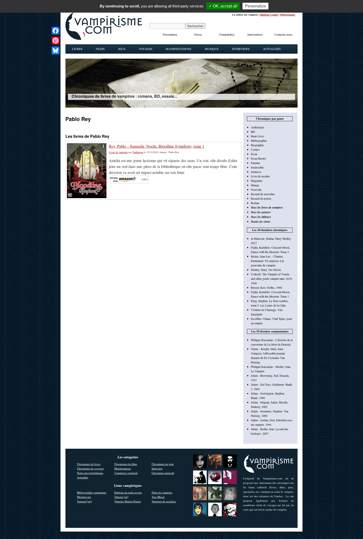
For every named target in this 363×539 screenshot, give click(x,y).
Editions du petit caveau (128, 492)
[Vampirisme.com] (103, 38)
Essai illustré (258, 158)
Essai (254, 154)
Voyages (145, 49)
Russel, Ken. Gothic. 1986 (266, 287)
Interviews (241, 49)
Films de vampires (162, 492)
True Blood (158, 497)
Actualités (272, 49)
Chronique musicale (163, 473)
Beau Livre (257, 136)
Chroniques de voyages (90, 468)
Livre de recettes (260, 176)
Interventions (255, 34)
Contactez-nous (283, 34)
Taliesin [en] (121, 497)
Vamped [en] (84, 501)
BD (253, 132)
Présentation (170, 34)
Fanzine (255, 163)
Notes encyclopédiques (90, 473)
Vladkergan (137, 152)
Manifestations (178, 49)
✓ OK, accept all (223, 6)
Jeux (121, 49)
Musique (212, 49)
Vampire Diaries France (127, 501)
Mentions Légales (269, 14)
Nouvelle (256, 189)
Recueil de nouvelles (263, 194)
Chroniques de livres (89, 464)
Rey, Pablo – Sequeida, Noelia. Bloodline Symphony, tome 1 (156, 146)
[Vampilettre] (226, 34)
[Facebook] (55, 31)
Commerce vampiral (126, 473)
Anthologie (257, 127)
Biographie (257, 145)
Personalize (255, 6)
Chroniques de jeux (163, 464)
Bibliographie (287, 14)
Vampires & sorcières (164, 501)
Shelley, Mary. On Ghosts (266, 270)
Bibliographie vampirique (91, 492)
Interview (157, 468)
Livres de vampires (118, 152)
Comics (255, 149)
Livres (77, 49)
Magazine (256, 181)
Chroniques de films (125, 464)
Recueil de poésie (261, 198)
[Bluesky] (55, 50)
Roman (255, 203)
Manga (255, 185)
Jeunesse (256, 172)
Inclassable (257, 167)
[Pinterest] (55, 41)
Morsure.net (84, 497)
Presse (198, 34)
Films (100, 49)
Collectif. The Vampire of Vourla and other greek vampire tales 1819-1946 (272, 278)
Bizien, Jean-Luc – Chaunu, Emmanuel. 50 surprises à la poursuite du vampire (267, 260)
